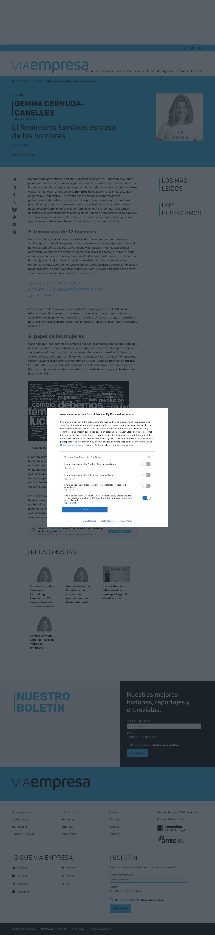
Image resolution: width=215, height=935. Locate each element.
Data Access (107, 521)
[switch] (146, 464)
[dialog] (107, 467)
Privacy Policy (125, 521)
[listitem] (107, 457)
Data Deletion (89, 521)
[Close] (162, 414)
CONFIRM (85, 509)
